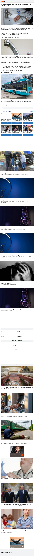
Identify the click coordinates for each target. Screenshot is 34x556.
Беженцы (18, 331)
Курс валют (19, 338)
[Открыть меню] (32, 1)
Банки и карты (3, 333)
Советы (2, 338)
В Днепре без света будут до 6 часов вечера (11, 309)
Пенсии (2, 331)
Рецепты (2, 336)
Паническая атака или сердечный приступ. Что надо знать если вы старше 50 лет (14, 347)
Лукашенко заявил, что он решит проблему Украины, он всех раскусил (16, 504)
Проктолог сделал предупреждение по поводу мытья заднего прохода (15, 478)
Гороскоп (18, 333)
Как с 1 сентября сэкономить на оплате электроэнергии (10, 343)
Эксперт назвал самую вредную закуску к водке (8, 345)
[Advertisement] (17, 143)
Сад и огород (19, 336)
